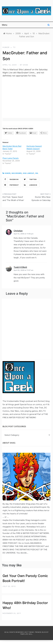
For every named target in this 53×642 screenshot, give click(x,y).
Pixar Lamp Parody (11, 158)
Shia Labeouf (28, 173)
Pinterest (14, 185)
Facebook (14, 179)
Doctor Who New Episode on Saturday (41, 199)
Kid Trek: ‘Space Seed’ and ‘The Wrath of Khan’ (13, 199)
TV (14, 47)
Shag (25, 65)
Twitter (33, 179)
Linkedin (33, 185)
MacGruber (17, 173)
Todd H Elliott (20, 267)
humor (6, 47)
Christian (18, 230)
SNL (36, 173)
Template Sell (26, 634)
